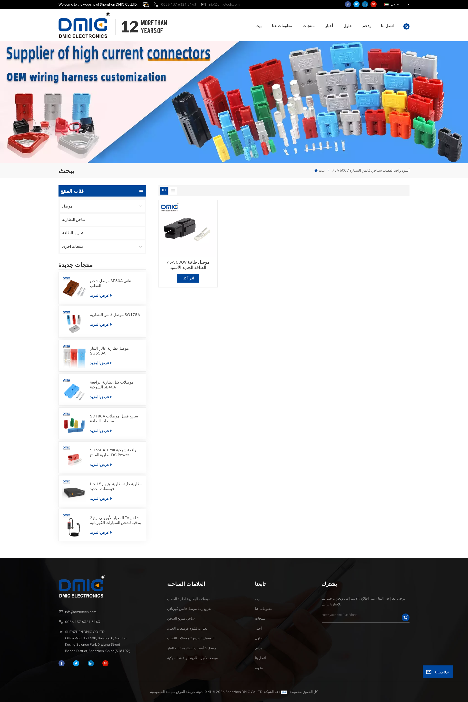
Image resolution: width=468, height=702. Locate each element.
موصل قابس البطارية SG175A (115, 314)
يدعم (366, 26)
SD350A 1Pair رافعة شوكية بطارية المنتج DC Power (113, 452)
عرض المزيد (99, 295)
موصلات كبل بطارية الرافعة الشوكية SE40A (112, 384)
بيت (258, 26)
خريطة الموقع (185, 692)
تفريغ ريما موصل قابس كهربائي (189, 609)
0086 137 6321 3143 (178, 4)
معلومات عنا (282, 26)
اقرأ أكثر (188, 278)
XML (208, 692)
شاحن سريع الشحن (181, 618)
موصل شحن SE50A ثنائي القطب (110, 283)
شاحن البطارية (74, 219)
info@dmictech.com (224, 4)
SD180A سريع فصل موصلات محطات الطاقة (114, 418)
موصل (67, 206)
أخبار (329, 26)
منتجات (309, 26)
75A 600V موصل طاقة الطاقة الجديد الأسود (188, 264)
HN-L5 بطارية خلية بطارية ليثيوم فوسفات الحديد (116, 486)
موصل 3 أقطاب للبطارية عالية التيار (192, 648)
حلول (347, 26)
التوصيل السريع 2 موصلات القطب (190, 638)
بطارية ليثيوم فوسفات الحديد (187, 628)
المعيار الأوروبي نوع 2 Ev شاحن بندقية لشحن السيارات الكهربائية (115, 520)
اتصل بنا (387, 26)
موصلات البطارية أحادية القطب (189, 599)
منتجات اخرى (73, 246)
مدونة (259, 668)
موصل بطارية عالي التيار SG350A (109, 351)
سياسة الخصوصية (162, 692)
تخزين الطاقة (72, 233)
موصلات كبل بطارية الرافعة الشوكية (192, 658)
